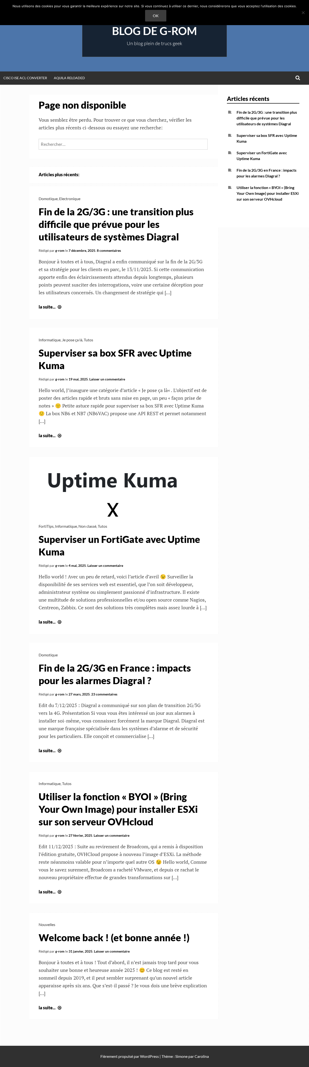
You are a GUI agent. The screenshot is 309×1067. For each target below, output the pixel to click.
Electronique (69, 198)
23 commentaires (104, 694)
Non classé (87, 526)
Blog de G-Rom (154, 30)
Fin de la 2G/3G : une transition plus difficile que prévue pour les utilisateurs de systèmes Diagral (116, 224)
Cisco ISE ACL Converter (25, 78)
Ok (156, 15)
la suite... (51, 306)
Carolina (202, 1056)
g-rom (59, 250)
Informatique (50, 339)
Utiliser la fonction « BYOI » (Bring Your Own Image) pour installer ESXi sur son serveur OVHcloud (118, 809)
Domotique (48, 198)
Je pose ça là (72, 339)
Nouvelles (47, 924)
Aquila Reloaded (69, 78)
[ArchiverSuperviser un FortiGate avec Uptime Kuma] (113, 515)
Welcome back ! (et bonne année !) (114, 937)
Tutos (88, 339)
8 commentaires (109, 250)
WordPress (149, 1056)
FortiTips (46, 526)
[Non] (303, 12)
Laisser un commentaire (107, 379)
